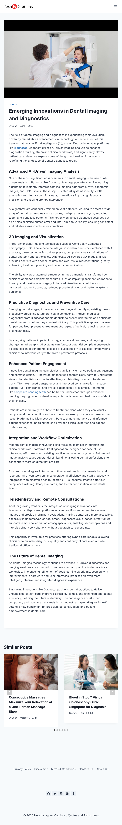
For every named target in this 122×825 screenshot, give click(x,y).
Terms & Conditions (63, 769)
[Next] (112, 690)
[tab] (54, 730)
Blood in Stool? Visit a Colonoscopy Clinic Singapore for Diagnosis (87, 702)
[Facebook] (48, 793)
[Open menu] (115, 6)
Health (13, 104)
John (14, 126)
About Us (102, 769)
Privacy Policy (22, 769)
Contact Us (86, 769)
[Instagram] (61, 793)
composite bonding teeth (30, 392)
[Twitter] (55, 793)
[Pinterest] (67, 793)
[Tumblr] (73, 793)
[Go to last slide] (9, 690)
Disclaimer (40, 769)
